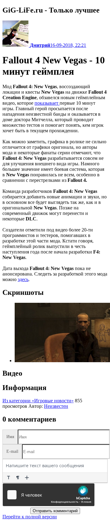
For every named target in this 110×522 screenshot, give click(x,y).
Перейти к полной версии (29, 516)
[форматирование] (8, 477)
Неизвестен (56, 406)
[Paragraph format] (17, 477)
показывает (47, 103)
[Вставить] (26, 477)
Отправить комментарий (55, 511)
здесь (23, 279)
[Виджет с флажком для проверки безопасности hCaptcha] (48, 494)
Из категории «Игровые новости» (38, 400)
